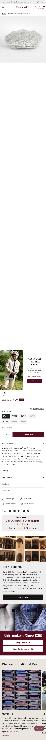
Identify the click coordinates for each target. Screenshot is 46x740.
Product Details (8, 443)
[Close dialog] (44, 351)
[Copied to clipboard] (28, 511)
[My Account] (39, 7)
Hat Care (5, 484)
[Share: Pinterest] (19, 511)
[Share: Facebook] (9, 511)
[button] (2, 7)
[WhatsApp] (24, 511)
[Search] (36, 7)
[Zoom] (23, 39)
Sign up (34, 380)
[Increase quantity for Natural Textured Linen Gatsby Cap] (9, 434)
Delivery (5, 471)
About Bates (6, 491)
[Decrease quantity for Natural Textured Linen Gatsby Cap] (3, 434)
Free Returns (7, 477)
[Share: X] (14, 511)
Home (4, 13)
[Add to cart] (28, 434)
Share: (4, 511)
